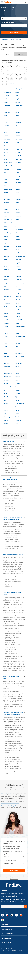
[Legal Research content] (25, 938)
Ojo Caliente (7, 303)
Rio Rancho (7, 340)
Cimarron (6, 152)
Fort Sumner (7, 199)
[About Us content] (25, 924)
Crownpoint (18, 169)
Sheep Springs (7, 376)
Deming (17, 176)
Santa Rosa (7, 370)
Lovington (18, 259)
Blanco (5, 122)
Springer (6, 383)
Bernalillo (18, 119)
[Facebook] (2, 915)
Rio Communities (20, 336)
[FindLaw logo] (7, 2)
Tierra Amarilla (8, 397)
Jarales (5, 229)
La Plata (17, 239)
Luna (5, 263)
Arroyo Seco (7, 112)
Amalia (6, 99)
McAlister (18, 266)
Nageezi (6, 293)
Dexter (5, 179)
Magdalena (18, 263)
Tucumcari (6, 407)
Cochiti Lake (18, 159)
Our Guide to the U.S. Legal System (10, 806)
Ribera (17, 333)
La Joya (6, 236)
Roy (16, 346)
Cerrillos (6, 142)
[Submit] (25, 906)
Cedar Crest (18, 139)
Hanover (17, 212)
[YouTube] (7, 915)
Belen (5, 119)
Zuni (16, 423)
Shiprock (17, 376)
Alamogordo (18, 89)
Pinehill (17, 313)
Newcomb (18, 296)
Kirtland (17, 233)
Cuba (5, 172)
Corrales (17, 166)
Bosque (17, 125)
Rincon (6, 336)
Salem (5, 353)
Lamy (16, 243)
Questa (17, 323)
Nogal (5, 299)
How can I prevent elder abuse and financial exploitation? (12, 518)
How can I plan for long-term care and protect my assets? (13, 478)
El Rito (17, 186)
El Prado (6, 186)
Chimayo (6, 149)
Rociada (17, 340)
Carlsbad (6, 135)
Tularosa (17, 407)
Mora (16, 286)
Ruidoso (6, 350)
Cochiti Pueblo (8, 162)
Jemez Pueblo (19, 229)
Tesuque (17, 390)
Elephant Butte (8, 189)
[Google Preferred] (2, 920)
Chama (17, 142)
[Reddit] (21, 915)
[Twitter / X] (11, 915)
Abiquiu (6, 89)
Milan (5, 286)
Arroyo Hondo (19, 109)
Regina (6, 333)
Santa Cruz (7, 366)
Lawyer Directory (4, 39)
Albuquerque (7, 92)
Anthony (17, 102)
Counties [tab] (20, 54)
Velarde (6, 420)
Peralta (17, 310)
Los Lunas (6, 256)
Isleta (5, 226)
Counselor (6, 169)
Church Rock (18, 149)
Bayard (17, 115)
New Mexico (18, 39)
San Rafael (7, 360)
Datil (5, 176)
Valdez (17, 413)
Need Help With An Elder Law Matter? (12, 593)
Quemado (6, 323)
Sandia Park (18, 360)
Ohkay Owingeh (19, 299)
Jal (16, 226)
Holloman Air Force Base (8, 223)
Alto (16, 95)
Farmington (7, 196)
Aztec (5, 115)
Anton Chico (7, 105)
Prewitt (6, 320)
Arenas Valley (19, 105)
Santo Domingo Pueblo (8, 373)
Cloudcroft (18, 156)
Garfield (17, 206)
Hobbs (17, 219)
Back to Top (14, 879)
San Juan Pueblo (19, 356)
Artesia (17, 112)
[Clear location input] (25, 25)
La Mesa (6, 239)
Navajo (17, 293)
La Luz (17, 236)
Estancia (6, 192)
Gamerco (6, 206)
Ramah (6, 326)
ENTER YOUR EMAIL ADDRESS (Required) (10, 904)
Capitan (17, 132)
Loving (5, 259)
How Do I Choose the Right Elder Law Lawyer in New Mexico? (13, 713)
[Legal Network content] (25, 942)
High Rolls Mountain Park (8, 219)
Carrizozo (18, 135)
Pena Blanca (18, 306)
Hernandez (18, 216)
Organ (17, 303)
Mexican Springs (19, 283)
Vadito (17, 410)
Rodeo (5, 343)
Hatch (5, 216)
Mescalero (18, 276)
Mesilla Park (18, 279)
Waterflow (18, 420)
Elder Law (12, 39)
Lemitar (6, 249)
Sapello (17, 373)
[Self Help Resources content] (25, 933)
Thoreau (17, 393)
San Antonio (18, 353)
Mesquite (6, 283)
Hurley (17, 223)
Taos (16, 387)
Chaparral (18, 146)
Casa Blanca (7, 139)
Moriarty (6, 289)
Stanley (17, 383)
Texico (5, 393)
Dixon (17, 179)
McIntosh (18, 269)
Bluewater (6, 125)
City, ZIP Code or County (7, 22)
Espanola (17, 189)
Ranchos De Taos (20, 326)
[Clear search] (23, 856)
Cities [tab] (7, 54)
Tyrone (5, 410)
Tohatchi (17, 400)
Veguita (17, 417)
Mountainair (18, 289)
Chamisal (6, 146)
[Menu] (2, 2)
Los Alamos (18, 253)
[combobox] (14, 18)
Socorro (17, 380)
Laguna (6, 243)
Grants (17, 209)
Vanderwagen (7, 417)
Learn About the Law (6, 793)
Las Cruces (6, 246)
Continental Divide (8, 166)
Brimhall (17, 129)
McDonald (6, 269)
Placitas (6, 316)
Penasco (6, 310)
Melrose (17, 273)
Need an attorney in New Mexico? (11, 677)
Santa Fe (17, 366)
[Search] (25, 2)
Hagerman (7, 212)
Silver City (6, 380)
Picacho (6, 313)
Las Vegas (18, 246)
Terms (2, 950)
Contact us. (14, 896)
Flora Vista (18, 196)
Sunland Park (7, 387)
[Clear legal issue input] (25, 18)
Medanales (7, 273)
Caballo (6, 132)
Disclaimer (14, 950)
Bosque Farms (7, 129)
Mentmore (6, 276)
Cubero (17, 172)
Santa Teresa (18, 370)
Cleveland (6, 156)
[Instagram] (16, 915)
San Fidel (6, 356)
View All (11, 83)
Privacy (8, 950)
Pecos (5, 306)
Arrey (5, 109)
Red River (18, 330)
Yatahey (6, 423)
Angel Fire (18, 99)
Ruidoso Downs (19, 350)
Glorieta (6, 209)
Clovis (5, 159)
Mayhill (6, 266)
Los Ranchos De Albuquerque (20, 256)
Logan (17, 249)
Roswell (17, 343)
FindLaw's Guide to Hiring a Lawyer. (10, 803)
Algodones (6, 95)
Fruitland (6, 202)
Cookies (21, 950)
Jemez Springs (7, 233)
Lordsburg (6, 253)
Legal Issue (4, 16)
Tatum (5, 390)
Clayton (17, 152)
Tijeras (17, 397)
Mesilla (6, 279)
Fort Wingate (19, 199)
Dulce (5, 182)
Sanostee (6, 363)
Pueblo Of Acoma (20, 320)
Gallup (17, 202)
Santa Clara (18, 363)
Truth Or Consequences (20, 403)
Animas (6, 102)
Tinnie (5, 400)
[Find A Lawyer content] (25, 929)
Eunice (17, 192)
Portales (17, 316)
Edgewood (18, 182)
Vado (5, 413)
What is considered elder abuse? (13, 554)
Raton (5, 330)
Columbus (18, 162)
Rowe (5, 346)
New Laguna (7, 296)
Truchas (6, 403)
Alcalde (17, 92)
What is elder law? (8, 441)
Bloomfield (18, 122)
